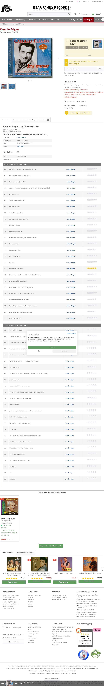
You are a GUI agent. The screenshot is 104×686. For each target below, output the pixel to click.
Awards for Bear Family (59, 595)
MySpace (30, 602)
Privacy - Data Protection (59, 629)
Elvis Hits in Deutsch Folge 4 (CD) (39, 574)
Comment (82, 101)
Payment (54, 634)
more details (38, 581)
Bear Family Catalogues (10, 602)
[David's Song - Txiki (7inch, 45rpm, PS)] (14, 564)
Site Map (54, 640)
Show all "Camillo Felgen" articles (51, 546)
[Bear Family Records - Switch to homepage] (6, 8)
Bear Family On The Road (10, 604)
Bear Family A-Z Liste (9, 597)
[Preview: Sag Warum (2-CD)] (3, 86)
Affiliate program (57, 638)
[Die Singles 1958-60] (90, 564)
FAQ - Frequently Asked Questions (62, 631)
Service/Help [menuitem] (97, 2)
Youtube (30, 606)
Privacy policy (71, 333)
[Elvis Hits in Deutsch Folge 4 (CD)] (39, 564)
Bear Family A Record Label (60, 597)
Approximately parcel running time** (63, 627)
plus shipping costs (76, 85)
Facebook (30, 597)
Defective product (33, 634)
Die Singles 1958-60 (90, 573)
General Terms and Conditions (61, 636)
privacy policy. (69, 76)
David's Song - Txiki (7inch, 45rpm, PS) (14, 574)
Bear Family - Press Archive (11, 595)
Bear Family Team (8, 608)
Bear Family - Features (58, 599)
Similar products (7, 552)
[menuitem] (49, 14)
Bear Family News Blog (34, 595)
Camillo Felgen (9, 29)
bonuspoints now (84, 113)
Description (6, 120)
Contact (30, 629)
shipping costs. (26, 666)
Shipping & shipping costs (59, 642)
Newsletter (31, 640)
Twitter (30, 604)
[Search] (69, 14)
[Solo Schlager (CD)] (9, 506)
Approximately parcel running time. (88, 668)
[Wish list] (75, 14)
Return (30, 636)
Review (44, 120)
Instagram (31, 599)
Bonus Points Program (34, 627)
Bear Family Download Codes (12, 599)
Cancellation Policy (33, 631)
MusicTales (20, 146)
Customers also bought (25, 552)
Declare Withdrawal (52, 678)
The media (55, 645)
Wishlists (70, 2)
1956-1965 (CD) (64, 573)
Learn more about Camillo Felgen (25, 120)
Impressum (31, 642)
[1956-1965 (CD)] (64, 564)
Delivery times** (32, 638)
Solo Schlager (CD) (8, 520)
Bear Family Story (8, 606)
